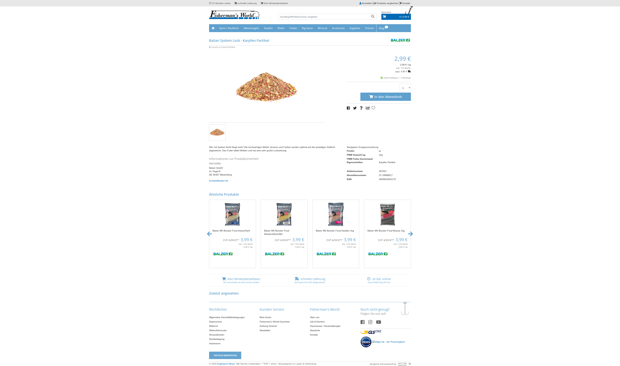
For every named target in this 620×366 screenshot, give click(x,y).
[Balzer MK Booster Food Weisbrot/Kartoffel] (284, 214)
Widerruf (213, 326)
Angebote (355, 28)
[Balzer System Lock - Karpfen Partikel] (267, 87)
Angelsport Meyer (226, 363)
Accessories (338, 28)
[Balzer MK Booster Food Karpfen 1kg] (335, 214)
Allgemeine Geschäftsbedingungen (227, 317)
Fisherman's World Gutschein (275, 321)
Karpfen (268, 28)
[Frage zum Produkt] (361, 108)
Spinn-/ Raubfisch (229, 28)
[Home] (234, 15)
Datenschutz (215, 321)
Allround (322, 28)
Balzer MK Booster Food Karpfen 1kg (335, 230)
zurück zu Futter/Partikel (223, 47)
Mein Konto (265, 317)
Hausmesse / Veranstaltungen (325, 326)
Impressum (215, 343)
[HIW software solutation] (402, 363)
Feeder (293, 28)
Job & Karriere (317, 321)
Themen (369, 28)
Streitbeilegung (216, 339)
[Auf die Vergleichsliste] (368, 108)
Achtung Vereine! (268, 326)
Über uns (314, 317)
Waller (281, 28)
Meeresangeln (251, 28)
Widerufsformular (218, 330)
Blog (381, 28)
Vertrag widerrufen (225, 355)
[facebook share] (348, 108)
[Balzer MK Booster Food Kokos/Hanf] (232, 214)
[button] (209, 233)
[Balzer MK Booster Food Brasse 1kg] (387, 214)
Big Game (307, 28)
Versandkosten (216, 334)
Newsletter (265, 330)
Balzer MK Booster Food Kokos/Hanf (231, 230)
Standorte (315, 330)
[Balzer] (400, 39)
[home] (213, 28)
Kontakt (314, 334)
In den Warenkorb (388, 97)
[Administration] (410, 363)
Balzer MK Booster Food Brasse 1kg (386, 230)
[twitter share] (355, 108)
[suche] (372, 17)
